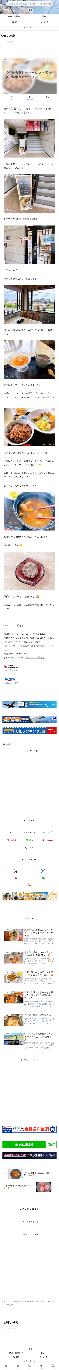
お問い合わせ (29, 1361)
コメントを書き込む (29, 1221)
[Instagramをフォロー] (43, 871)
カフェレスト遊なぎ (35, 657)
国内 (43, 1353)
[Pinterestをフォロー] (15, 878)
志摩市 (7, 744)
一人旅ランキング (11, 670)
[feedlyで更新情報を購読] (43, 878)
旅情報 (16, 1357)
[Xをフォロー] (15, 871)
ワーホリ (43, 1357)
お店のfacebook (14, 642)
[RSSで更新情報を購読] (29, 885)
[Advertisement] (29, 782)
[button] (55, 41)
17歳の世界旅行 (16, 1353)
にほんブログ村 (11, 683)
